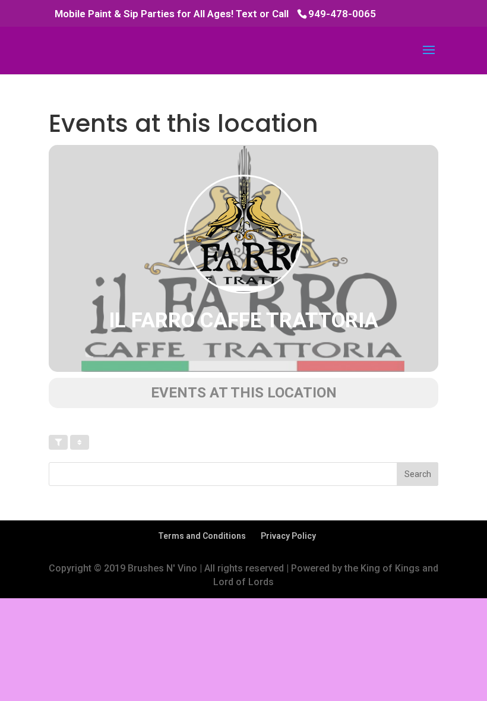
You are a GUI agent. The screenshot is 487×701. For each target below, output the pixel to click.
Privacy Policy (288, 536)
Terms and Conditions (202, 536)
